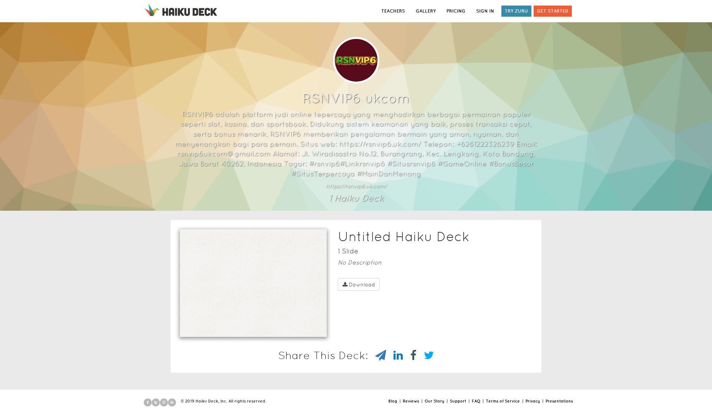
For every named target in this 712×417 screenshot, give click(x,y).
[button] (239, 327)
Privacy (532, 401)
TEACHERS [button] (393, 11)
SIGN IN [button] (485, 11)
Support (458, 401)
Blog (392, 401)
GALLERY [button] (426, 11)
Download (362, 285)
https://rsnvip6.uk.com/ (356, 186)
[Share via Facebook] (409, 355)
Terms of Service (503, 401)
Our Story (434, 401)
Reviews (411, 401)
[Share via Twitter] (425, 355)
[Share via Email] (377, 355)
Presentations (559, 401)
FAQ (476, 401)
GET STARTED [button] (552, 11)
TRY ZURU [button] (516, 11)
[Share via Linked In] (394, 355)
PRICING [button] (455, 11)
